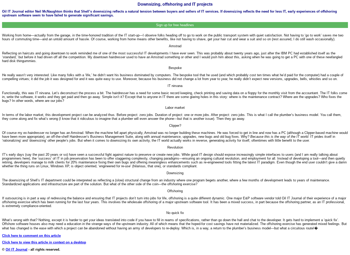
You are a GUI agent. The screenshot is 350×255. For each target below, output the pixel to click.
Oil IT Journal (16, 249)
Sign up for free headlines (175, 25)
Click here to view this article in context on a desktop (44, 242)
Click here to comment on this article (31, 236)
